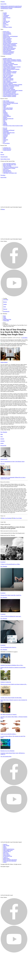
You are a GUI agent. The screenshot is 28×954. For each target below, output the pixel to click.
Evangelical (16, 6)
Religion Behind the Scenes (9, 132)
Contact (4, 318)
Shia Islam (5, 136)
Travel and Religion (7, 54)
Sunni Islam (5, 139)
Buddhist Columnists (7, 58)
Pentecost (5, 309)
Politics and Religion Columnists (10, 82)
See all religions (6, 143)
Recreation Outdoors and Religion (10, 43)
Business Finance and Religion (9, 44)
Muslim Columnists (7, 77)
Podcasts (5, 105)
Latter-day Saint (13, 7)
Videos (4, 106)
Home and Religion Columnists (9, 72)
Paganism (5, 129)
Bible (2, 434)
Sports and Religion (7, 33)
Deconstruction (6, 311)
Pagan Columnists (7, 81)
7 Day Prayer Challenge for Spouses (10, 167)
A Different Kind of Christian (9, 168)
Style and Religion (7, 39)
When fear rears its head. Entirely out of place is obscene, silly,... (14, 684)
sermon (2, 443)
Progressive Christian (8, 8)
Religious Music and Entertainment (10, 36)
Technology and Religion (8, 52)
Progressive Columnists (8, 83)
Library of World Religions (8, 102)
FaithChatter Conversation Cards (10, 172)
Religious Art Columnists (8, 88)
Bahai (4, 110)
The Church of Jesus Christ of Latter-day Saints (13, 125)
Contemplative (11, 6)
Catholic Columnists (7, 62)
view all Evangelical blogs (6, 756)
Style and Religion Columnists (9, 92)
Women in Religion (7, 42)
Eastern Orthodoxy (7, 116)
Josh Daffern (24, 337)
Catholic (6, 6)
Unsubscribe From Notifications (9, 860)
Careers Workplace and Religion (9, 45)
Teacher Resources (7, 150)
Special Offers (3, 3)
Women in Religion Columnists (9, 96)
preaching (3, 441)
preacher (2, 438)
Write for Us (5, 852)
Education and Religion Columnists (10, 64)
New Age (5, 127)
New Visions (5, 24)
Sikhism (4, 137)
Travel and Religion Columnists (9, 95)
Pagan (4, 25)
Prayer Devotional (7, 170)
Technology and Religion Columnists (10, 94)
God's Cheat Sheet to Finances (9, 163)
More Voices (5, 22)
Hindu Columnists (7, 70)
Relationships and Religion (8, 51)
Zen (4, 142)
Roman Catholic (6, 133)
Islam (4, 120)
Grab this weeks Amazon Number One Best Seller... (11, 697)
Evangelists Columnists (8, 65)
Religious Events (6, 37)
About (4, 317)
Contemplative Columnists (8, 63)
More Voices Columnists (8, 75)
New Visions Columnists (8, 78)
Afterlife (5, 304)
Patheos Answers (6, 104)
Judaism (4, 122)
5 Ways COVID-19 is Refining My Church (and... (11, 616)
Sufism (4, 138)
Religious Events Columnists (9, 89)
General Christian (6, 17)
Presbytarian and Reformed (8, 130)
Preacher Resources (7, 148)
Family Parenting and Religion (9, 48)
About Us (5, 844)
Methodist (5, 124)
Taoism (4, 140)
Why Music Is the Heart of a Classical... (9, 714)
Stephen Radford (4, 362)
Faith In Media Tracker (5, 159)
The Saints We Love (7, 171)
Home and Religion (7, 50)
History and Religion (7, 38)
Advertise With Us (7, 851)
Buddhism (5, 112)
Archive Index (6, 320)
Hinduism (5, 117)
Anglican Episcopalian (7, 109)
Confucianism (6, 115)
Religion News (6, 31)
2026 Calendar (6, 100)
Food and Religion (7, 32)
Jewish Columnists (7, 73)
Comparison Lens (6, 147)
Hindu (5, 7)
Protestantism (6, 131)
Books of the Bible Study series (9, 164)
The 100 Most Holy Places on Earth (10, 103)
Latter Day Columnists (7, 76)
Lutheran (5, 123)
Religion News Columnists (8, 86)
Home (4, 315)
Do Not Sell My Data (7, 856)
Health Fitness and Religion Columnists (11, 69)
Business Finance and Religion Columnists (12, 59)
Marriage (5, 301)
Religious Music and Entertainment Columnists (12, 90)
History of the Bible (7, 165)
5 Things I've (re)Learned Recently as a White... (10, 564)
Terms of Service (6, 855)
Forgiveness (5, 299)
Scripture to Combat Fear (6, 682)
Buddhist (2, 6)
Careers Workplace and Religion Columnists (12, 60)
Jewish (8, 7)
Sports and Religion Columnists (9, 91)
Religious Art (6, 35)
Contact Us (5, 857)
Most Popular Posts (7, 319)
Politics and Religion (7, 41)
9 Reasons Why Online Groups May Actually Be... (11, 595)
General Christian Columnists (9, 68)
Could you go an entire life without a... (8, 734)
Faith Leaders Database (8, 107)
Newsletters (3, 175)
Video (2, 152)
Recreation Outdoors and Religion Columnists (12, 84)
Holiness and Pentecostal (8, 118)
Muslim (17, 7)
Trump (4, 306)
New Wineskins (4, 432)
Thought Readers (4, 156)
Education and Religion (8, 46)
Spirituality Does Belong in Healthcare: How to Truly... (12, 665)
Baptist (4, 111)
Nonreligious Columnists (8, 79)
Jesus (2, 436)
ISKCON (5, 119)
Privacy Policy (6, 853)
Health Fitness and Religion (9, 49)
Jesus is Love (6, 169)
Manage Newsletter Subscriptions (10, 859)
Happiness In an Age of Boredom (7, 750)
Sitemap (4, 862)
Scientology (5, 135)
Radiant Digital (6, 858)
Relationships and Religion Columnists (11, 85)
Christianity (5, 113)
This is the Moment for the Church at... (8, 647)
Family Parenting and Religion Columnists (12, 66)
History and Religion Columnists (10, 71)
